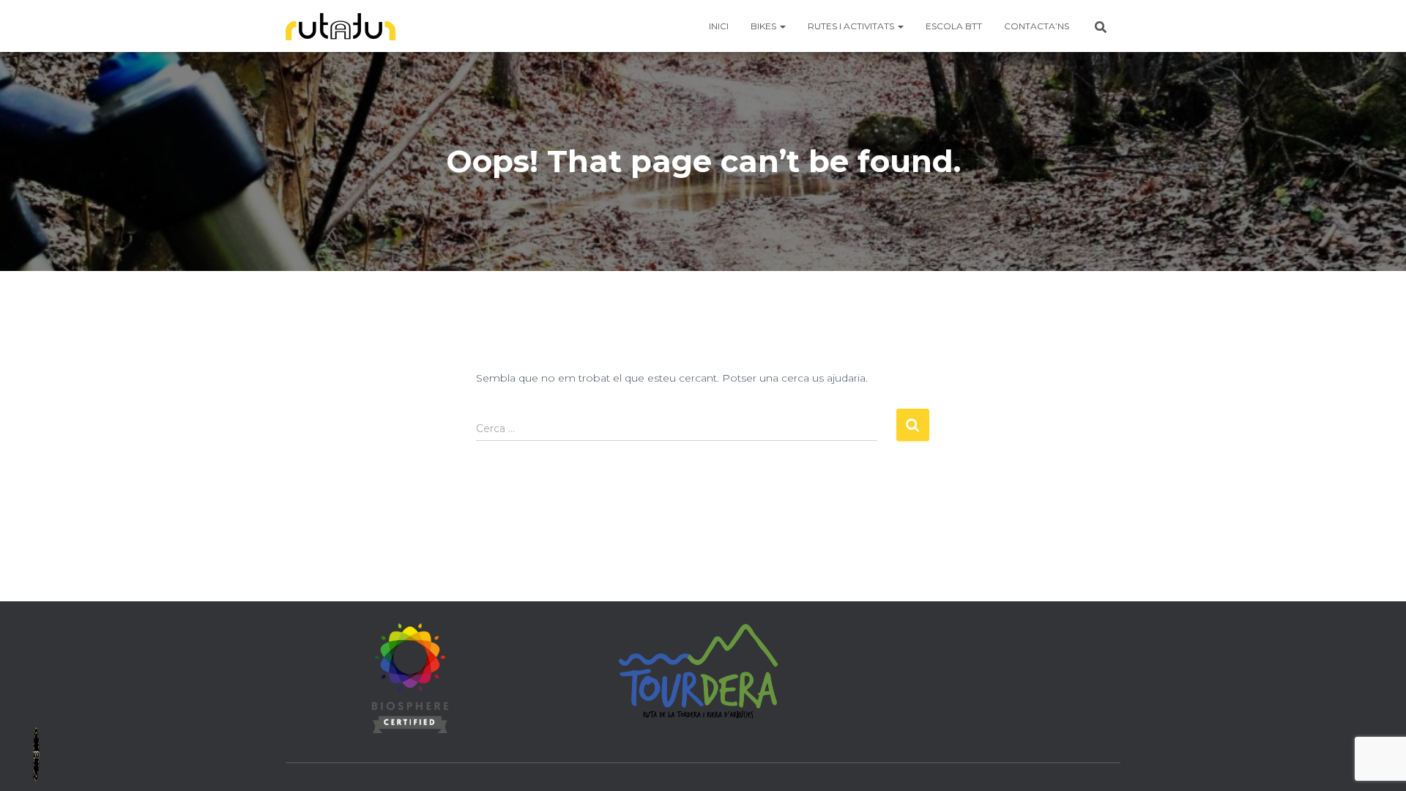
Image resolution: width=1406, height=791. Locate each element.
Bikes (764, 26)
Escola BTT (954, 26)
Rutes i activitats (852, 26)
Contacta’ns (1036, 26)
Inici (719, 26)
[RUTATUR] (340, 26)
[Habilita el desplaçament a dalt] (1377, 761)
